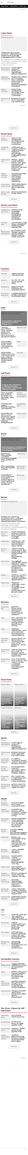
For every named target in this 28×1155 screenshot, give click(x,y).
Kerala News (14, 6)
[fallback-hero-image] (14, 44)
